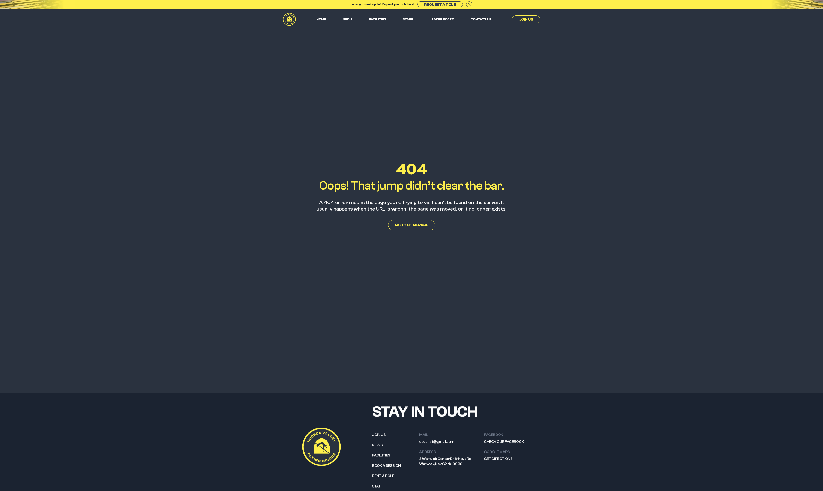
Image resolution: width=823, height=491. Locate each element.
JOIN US (379, 434)
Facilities (377, 19)
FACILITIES (381, 455)
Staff (408, 19)
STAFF (377, 486)
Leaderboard (442, 19)
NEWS (377, 445)
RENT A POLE (383, 476)
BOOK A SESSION (386, 465)
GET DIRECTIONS (498, 458)
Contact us (480, 19)
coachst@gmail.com (436, 441)
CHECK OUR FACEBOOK (504, 441)
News (347, 19)
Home (321, 19)
